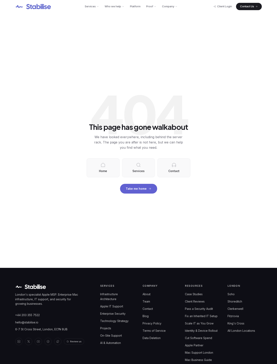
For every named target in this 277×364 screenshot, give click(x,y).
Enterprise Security (113, 313)
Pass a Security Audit (199, 308)
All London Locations (241, 330)
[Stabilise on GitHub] (57, 341)
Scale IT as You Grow (199, 323)
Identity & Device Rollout (201, 330)
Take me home (136, 188)
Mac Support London (199, 352)
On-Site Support (111, 335)
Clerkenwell (235, 308)
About (146, 294)
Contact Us (247, 6)
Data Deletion (152, 338)
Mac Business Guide (198, 360)
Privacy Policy (152, 323)
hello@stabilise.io (26, 322)
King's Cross (236, 323)
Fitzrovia (233, 316)
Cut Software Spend (198, 338)
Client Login (224, 6)
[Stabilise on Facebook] (48, 341)
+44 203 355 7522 (27, 315)
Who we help (113, 6)
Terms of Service (154, 330)
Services (90, 6)
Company (168, 6)
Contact (148, 308)
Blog (146, 316)
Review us (76, 341)
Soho (231, 294)
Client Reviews (195, 301)
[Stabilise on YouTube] (38, 341)
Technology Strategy (114, 321)
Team (146, 301)
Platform (135, 6)
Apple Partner (194, 345)
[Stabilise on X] (28, 341)
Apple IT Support (111, 306)
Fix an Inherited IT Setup (201, 316)
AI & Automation (110, 343)
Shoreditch (235, 301)
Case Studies (194, 294)
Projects (105, 328)
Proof (149, 6)
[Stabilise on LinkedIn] (19, 341)
